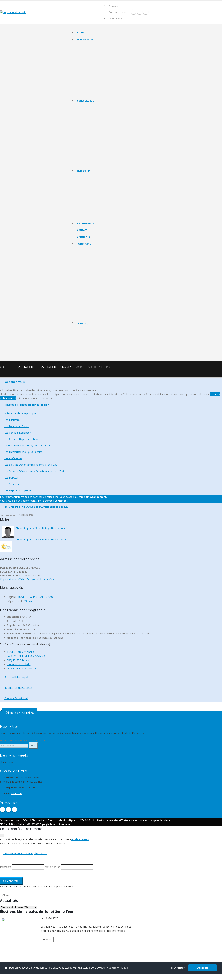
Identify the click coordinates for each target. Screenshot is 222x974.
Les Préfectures (84, 141)
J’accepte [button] (202, 967)
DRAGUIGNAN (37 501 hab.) (23, 668)
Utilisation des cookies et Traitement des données (121, 820)
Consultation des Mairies (54, 367)
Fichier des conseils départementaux (94, 59)
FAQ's (25, 820)
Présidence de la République (90, 111)
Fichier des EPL (84, 67)
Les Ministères (84, 115)
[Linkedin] (145, 11)
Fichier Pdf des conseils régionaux (93, 190)
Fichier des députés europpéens (92, 93)
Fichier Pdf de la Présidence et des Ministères (98, 181)
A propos (113, 6)
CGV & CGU (86, 820)
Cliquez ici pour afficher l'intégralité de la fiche (41, 539)
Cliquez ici (16, 793)
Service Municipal (16, 698)
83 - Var (28, 601)
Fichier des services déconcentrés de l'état (97, 76)
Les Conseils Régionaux (88, 124)
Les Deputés (83, 154)
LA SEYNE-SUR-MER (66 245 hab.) (26, 656)
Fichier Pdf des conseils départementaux (96, 194)
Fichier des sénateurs (87, 89)
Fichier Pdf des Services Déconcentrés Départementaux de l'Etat (107, 216)
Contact (82, 230)
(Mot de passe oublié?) (90, 271)
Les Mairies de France (87, 120)
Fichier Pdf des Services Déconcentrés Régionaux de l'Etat (104, 211)
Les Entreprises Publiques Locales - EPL (95, 137)
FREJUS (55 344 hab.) (18, 660)
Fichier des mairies (86, 50)
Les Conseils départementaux (91, 128)
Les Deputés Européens (88, 163)
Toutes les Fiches (26, 405)
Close (5, 895)
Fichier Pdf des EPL (86, 203)
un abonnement (80, 839)
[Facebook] (133, 11)
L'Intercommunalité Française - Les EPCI (96, 133)
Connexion (84, 244)
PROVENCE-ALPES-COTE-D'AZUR (35, 597)
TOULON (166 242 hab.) (20, 651)
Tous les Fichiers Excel (87, 46)
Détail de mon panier (93, 342)
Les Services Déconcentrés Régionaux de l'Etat (99, 146)
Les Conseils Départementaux (21, 439)
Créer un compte (117, 12)
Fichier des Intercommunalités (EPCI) (94, 63)
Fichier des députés (86, 85)
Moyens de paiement (162, 820)
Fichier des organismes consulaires (93, 80)
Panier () (83, 323)
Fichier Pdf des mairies (88, 185)
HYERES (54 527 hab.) (19, 664)
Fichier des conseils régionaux (91, 54)
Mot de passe (88, 275)
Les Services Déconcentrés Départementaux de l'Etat (102, 150)
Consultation (85, 100)
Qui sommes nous (9, 820)
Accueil (81, 32)
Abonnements (85, 223)
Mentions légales (68, 820)
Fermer (47, 939)
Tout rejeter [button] (177, 967)
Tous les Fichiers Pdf (87, 177)
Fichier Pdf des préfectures (90, 207)
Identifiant (85, 262)
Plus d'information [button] (117, 967)
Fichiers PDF (84, 170)
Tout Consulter (84, 107)
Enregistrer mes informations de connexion (90, 288)
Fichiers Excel (85, 39)
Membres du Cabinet (18, 688)
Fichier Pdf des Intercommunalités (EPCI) (96, 198)
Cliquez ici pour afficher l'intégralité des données (43, 528)
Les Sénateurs (84, 159)
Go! (33, 745)
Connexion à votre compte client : (25, 853)
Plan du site (38, 820)
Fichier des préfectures (88, 72)
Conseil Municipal (16, 677)
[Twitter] (139, 11)
